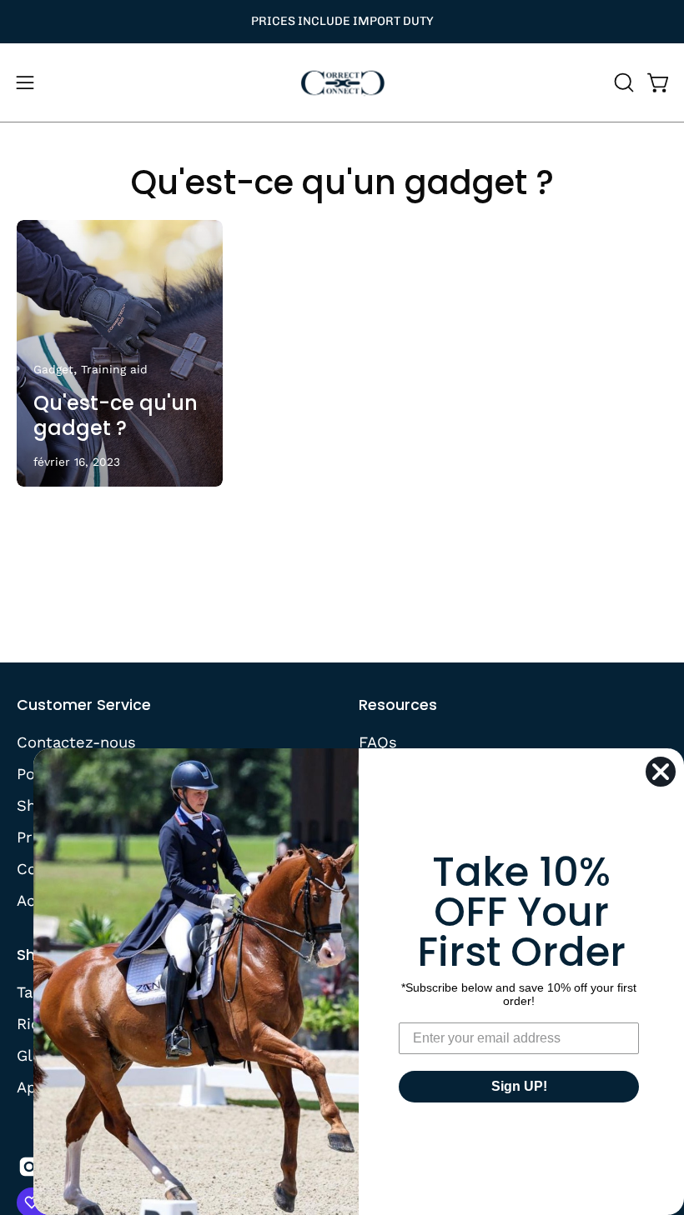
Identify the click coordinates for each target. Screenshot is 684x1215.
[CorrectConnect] (342, 82)
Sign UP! (519, 1086)
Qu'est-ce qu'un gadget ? (342, 182)
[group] (342, 21)
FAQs (378, 742)
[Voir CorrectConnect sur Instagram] (29, 1166)
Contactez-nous (76, 742)
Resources (398, 705)
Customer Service (84, 705)
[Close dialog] (660, 771)
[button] (622, 82)
